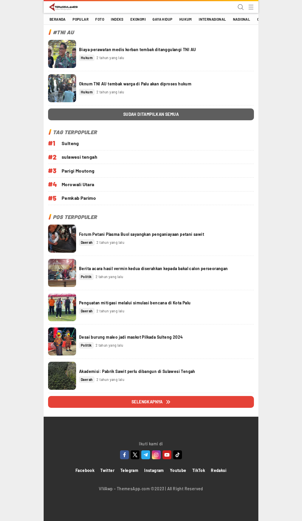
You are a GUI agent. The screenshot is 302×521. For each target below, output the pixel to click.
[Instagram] (156, 454)
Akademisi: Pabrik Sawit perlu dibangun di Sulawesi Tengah (137, 371)
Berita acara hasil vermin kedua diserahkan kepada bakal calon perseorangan (153, 268)
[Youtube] (167, 454)
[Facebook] (124, 454)
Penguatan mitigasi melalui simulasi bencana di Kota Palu (135, 302)
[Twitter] (135, 454)
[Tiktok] (177, 454)
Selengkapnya (147, 401)
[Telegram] (145, 454)
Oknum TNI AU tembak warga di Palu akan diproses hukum (135, 83)
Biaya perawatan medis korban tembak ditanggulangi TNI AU (137, 49)
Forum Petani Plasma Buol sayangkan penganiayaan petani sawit (141, 234)
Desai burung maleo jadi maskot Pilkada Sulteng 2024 (131, 337)
